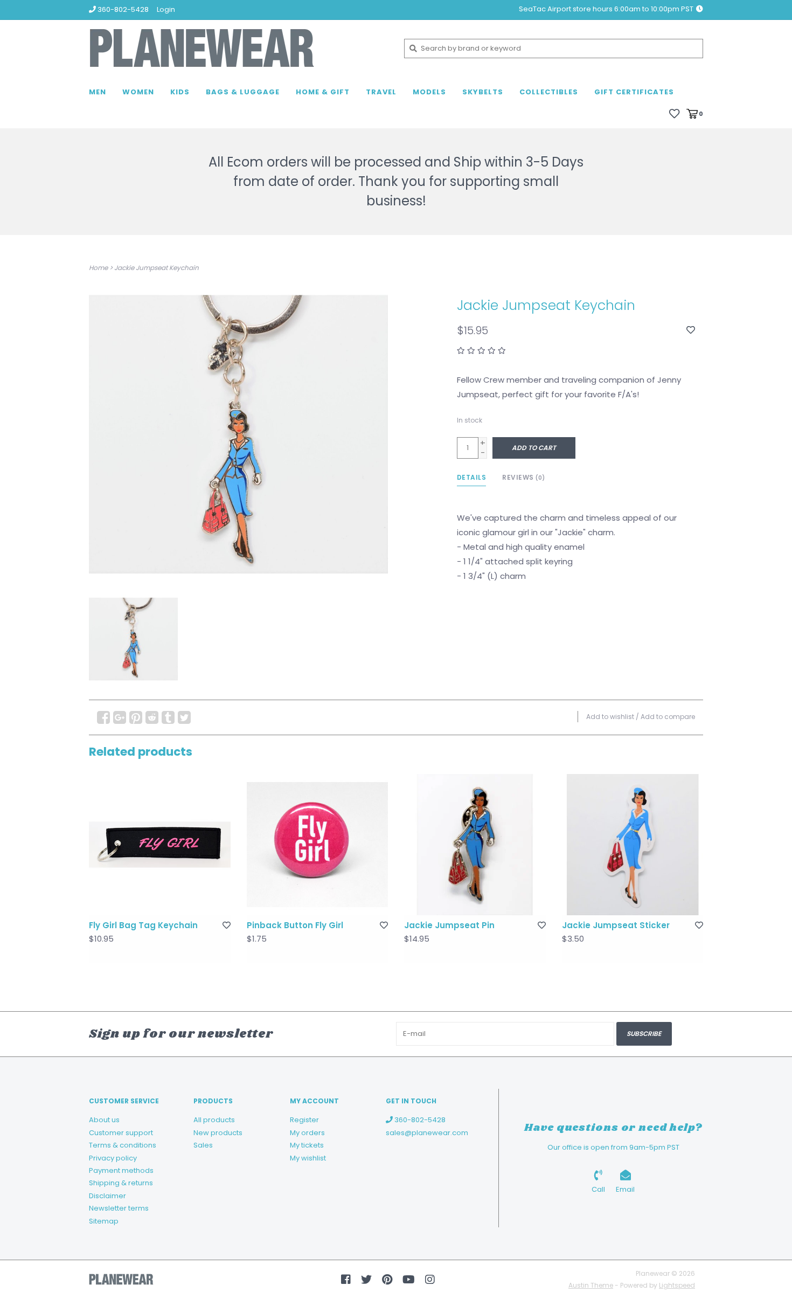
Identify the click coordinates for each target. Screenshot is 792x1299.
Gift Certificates (634, 92)
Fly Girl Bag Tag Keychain (143, 925)
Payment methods (121, 1170)
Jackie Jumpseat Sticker (616, 925)
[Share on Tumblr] (168, 717)
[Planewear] (238, 48)
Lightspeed (677, 1285)
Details (472, 477)
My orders (307, 1133)
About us (104, 1120)
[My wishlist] (674, 113)
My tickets (307, 1145)
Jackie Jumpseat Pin (449, 925)
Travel (381, 92)
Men (97, 92)
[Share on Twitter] (184, 717)
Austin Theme (590, 1285)
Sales (203, 1145)
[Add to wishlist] (690, 330)
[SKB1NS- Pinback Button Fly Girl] (317, 845)
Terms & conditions (122, 1145)
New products (217, 1133)
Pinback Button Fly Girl (295, 925)
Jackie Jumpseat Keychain (156, 267)
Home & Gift (323, 92)
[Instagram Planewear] (430, 1279)
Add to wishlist (610, 716)
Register (304, 1120)
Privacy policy (113, 1158)
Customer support (121, 1133)
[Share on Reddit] (151, 717)
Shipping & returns (121, 1183)
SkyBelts (482, 92)
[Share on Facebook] (103, 717)
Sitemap (104, 1221)
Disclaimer (107, 1196)
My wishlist (308, 1158)
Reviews (523, 477)
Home (98, 267)
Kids (180, 92)
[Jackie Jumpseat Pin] (475, 845)
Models (429, 92)
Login (166, 9)
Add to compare (668, 716)
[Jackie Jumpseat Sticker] (633, 845)
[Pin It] (135, 717)
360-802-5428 (419, 1120)
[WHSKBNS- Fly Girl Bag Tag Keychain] (160, 845)
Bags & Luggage (243, 92)
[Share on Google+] (119, 717)
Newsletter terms (119, 1208)
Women (138, 92)
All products (214, 1120)
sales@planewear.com (427, 1133)
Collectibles (548, 92)
